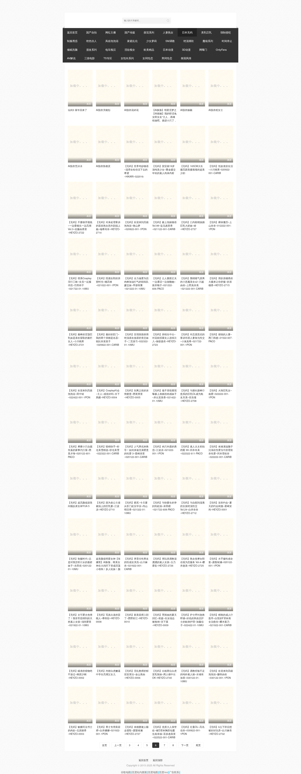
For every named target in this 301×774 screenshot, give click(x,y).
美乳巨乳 (206, 32)
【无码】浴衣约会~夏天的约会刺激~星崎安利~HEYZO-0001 (220, 506)
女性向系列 (127, 58)
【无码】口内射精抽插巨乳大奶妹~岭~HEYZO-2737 (192, 225)
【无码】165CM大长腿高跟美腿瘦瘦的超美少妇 (192, 169)
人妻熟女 (168, 32)
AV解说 (71, 58)
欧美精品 (149, 49)
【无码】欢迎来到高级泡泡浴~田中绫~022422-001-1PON (80, 394)
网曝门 (203, 49)
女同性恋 (147, 58)
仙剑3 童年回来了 (77, 110)
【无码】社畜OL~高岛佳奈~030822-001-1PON (192, 730)
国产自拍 (91, 32)
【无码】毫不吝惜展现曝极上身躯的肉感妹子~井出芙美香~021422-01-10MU (164, 396)
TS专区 (107, 58)
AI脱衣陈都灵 (103, 166)
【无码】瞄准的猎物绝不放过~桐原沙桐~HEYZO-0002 (80, 674)
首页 (104, 745)
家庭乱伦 (132, 41)
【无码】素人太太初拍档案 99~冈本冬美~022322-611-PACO (192, 450)
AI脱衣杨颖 (186, 110)
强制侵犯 (225, 32)
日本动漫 (168, 49)
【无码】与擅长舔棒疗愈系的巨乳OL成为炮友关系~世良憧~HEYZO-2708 (192, 396)
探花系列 (149, 32)
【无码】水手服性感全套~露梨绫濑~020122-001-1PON (221, 562)
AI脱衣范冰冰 (75, 166)
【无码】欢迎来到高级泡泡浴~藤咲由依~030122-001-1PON (221, 674)
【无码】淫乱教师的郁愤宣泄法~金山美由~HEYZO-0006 (136, 674)
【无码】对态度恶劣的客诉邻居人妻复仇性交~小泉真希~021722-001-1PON (192, 339)
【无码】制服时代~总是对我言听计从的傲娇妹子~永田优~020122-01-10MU (80, 564)
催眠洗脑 (72, 49)
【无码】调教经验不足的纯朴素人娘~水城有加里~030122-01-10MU (192, 676)
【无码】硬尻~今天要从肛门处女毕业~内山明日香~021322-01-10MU (136, 508)
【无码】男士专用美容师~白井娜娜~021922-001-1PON (108, 730)
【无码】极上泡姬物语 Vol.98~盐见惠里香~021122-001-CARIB (164, 225)
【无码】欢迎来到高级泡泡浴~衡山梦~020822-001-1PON (136, 225)
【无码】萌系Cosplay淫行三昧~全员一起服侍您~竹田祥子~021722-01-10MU (79, 283)
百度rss (163, 772)
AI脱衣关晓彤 (103, 110)
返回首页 (72, 32)
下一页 (184, 745)
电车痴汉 (110, 49)
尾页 (198, 745)
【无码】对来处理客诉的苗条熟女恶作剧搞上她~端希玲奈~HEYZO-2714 (108, 227)
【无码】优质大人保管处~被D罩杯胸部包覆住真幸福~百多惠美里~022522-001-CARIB (164, 732)
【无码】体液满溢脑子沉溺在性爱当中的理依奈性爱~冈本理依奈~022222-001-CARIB (221, 452)
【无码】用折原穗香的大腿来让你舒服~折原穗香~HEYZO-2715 (221, 281)
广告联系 (174, 772)
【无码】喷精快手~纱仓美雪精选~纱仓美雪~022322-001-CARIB (107, 450)
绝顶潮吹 (188, 41)
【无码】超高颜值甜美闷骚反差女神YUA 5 (80, 504)
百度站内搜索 (139, 772)
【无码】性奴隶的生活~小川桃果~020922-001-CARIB (221, 169)
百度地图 (153, 772)
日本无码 (187, 32)
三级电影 (89, 58)
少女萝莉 (151, 41)
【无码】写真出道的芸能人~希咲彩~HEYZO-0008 (108, 618)
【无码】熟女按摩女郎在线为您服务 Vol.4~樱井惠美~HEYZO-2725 (192, 562)
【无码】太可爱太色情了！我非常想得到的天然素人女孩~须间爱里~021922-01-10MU (80, 620)
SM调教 (170, 41)
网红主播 (110, 32)
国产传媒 (130, 32)
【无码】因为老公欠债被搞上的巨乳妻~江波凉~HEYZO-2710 (108, 506)
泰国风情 (186, 58)
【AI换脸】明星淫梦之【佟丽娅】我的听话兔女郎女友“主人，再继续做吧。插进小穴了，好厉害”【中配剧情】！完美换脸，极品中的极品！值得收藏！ (164, 120)
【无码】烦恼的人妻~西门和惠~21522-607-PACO (221, 337)
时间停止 (227, 41)
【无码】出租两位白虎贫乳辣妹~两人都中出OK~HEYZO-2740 (164, 674)
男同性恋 (167, 58)
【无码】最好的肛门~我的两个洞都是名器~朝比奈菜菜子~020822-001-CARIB (107, 339)
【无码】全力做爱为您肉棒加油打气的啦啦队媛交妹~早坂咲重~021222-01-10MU (136, 283)
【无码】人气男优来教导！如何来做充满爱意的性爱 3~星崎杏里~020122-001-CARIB (136, 452)
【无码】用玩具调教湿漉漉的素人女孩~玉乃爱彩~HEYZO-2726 (164, 562)
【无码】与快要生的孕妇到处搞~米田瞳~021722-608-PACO (164, 506)
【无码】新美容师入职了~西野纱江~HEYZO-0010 (136, 618)
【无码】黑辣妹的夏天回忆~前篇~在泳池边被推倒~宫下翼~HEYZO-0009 (164, 620)
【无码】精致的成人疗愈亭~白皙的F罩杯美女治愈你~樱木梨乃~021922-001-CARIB (221, 620)
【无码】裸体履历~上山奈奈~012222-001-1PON (220, 225)
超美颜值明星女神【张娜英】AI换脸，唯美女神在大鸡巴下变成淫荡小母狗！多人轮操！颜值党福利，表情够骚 (108, 565)
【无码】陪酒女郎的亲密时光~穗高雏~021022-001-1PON (108, 281)
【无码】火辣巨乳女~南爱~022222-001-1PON (220, 394)
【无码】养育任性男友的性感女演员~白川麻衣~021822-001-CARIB (136, 564)
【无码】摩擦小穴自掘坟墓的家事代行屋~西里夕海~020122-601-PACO (80, 452)
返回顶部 (158, 760)
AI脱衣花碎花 (131, 110)
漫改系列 (91, 49)
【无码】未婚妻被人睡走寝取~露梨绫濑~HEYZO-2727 (136, 730)
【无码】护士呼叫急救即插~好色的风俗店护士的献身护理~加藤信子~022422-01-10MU (192, 620)
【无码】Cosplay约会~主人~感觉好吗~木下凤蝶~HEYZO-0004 (108, 394)
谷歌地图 (126, 772)
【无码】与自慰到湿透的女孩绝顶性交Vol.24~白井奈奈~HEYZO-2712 (192, 508)
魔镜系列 (208, 41)
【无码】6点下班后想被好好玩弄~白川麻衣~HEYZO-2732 (220, 730)
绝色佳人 (91, 41)
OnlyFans (221, 49)
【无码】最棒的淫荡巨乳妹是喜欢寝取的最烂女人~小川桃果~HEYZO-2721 (80, 339)
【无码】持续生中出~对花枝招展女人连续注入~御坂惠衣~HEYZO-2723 (164, 339)
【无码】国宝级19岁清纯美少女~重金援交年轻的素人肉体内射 (164, 169)
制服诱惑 (72, 41)
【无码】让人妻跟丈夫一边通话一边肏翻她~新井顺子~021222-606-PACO (164, 283)
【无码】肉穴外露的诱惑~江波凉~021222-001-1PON (164, 450)
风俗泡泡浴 (111, 41)
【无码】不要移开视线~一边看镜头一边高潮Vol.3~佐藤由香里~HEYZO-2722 (80, 227)
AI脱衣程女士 (216, 110)
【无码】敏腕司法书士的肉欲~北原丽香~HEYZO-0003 (80, 730)
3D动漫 (186, 49)
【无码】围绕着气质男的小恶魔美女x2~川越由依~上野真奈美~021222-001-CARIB (192, 283)
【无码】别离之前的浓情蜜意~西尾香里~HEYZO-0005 (136, 394)
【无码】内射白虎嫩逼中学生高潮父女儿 (108, 672)
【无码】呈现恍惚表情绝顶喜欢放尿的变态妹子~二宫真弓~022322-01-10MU (136, 339)
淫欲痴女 (130, 49)
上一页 (118, 745)
